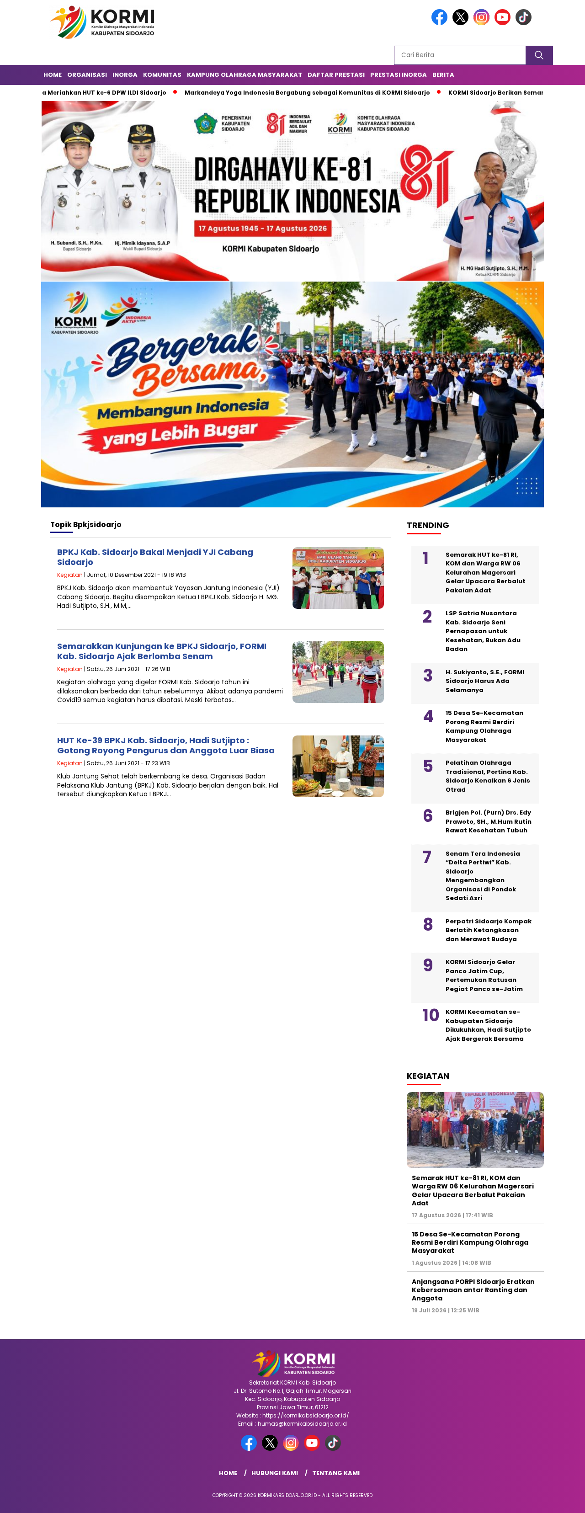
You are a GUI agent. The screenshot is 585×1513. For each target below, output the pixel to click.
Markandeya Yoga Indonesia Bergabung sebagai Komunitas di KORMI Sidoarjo (260, 92)
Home (52, 74)
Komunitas (162, 74)
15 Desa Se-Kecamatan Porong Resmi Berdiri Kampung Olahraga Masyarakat (484, 726)
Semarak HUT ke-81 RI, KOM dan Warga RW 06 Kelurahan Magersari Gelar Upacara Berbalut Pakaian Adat (486, 572)
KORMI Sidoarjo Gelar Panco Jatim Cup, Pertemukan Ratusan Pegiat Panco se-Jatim (484, 975)
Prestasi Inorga (398, 74)
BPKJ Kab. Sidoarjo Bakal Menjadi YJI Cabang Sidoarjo (155, 557)
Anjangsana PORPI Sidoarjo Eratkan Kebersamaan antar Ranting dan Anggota (473, 1290)
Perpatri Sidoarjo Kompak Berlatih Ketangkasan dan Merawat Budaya (489, 930)
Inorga (125, 74)
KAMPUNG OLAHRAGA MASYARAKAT (244, 74)
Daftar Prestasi (336, 74)
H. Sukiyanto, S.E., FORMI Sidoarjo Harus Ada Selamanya (485, 681)
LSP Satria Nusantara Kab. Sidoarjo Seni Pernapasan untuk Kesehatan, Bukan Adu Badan (483, 631)
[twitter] (462, 23)
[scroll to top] (560, 1498)
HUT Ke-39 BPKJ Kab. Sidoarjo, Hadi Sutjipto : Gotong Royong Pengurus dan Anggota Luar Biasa (166, 745)
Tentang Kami (336, 1473)
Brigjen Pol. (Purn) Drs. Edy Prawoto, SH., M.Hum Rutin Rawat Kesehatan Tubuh (489, 821)
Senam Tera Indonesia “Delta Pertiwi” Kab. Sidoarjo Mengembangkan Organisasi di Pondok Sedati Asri (483, 876)
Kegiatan (70, 575)
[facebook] (441, 23)
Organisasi (87, 74)
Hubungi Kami (274, 1473)
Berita (443, 74)
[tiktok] (525, 23)
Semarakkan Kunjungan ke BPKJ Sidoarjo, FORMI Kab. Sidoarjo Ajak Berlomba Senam (161, 651)
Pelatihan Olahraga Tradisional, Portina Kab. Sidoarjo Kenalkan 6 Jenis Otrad (488, 776)
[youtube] (504, 23)
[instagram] (483, 23)
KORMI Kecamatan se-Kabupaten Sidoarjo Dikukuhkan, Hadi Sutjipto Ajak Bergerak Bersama (488, 1025)
